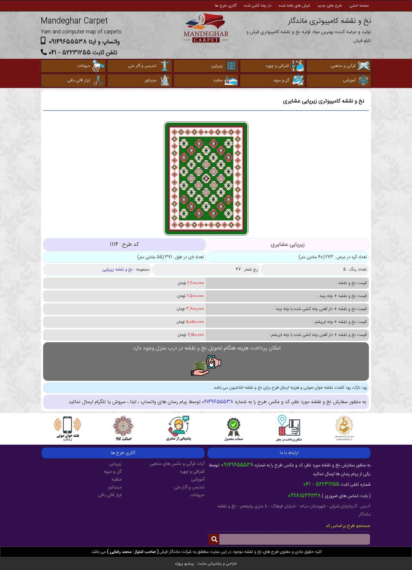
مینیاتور (150, 80)
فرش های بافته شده (294, 5)
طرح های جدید (329, 5)
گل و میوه (281, 80)
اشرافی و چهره (277, 66)
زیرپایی (217, 66)
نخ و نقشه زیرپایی (117, 269)
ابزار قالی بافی (78, 80)
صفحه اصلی (359, 5)
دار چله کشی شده (257, 5)
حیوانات (83, 66)
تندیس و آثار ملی (142, 66)
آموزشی (349, 80)
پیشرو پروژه (184, 563)
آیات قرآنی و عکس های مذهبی (177, 464)
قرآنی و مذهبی (343, 66)
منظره (218, 80)
